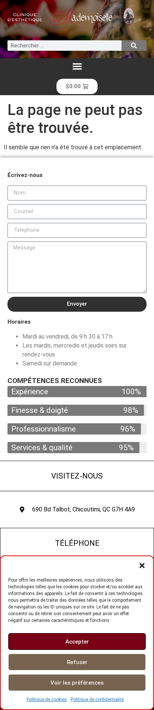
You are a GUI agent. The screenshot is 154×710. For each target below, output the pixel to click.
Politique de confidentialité (97, 699)
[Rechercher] (134, 45)
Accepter (77, 641)
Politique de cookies (47, 699)
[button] (142, 565)
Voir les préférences (77, 682)
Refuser (77, 662)
